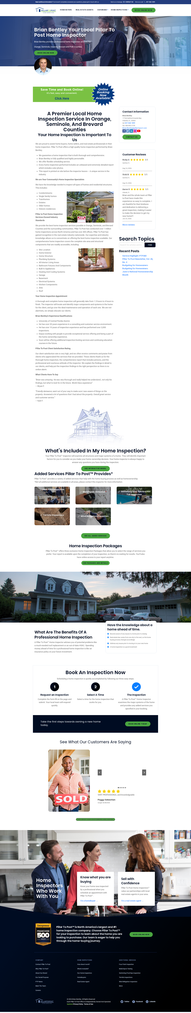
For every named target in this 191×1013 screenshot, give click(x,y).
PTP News (39, 981)
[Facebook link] (124, 131)
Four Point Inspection (126, 964)
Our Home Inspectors (84, 973)
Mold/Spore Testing (125, 969)
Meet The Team (40, 986)
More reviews (128, 225)
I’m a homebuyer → (89, 901)
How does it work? (83, 964)
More (121, 986)
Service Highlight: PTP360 (134, 256)
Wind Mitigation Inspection (128, 981)
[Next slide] (144, 772)
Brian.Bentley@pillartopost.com (134, 128)
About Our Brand (41, 973)
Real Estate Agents (84, 10)
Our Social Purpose (42, 977)
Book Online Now (143, 10)
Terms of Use (88, 1004)
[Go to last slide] (100, 772)
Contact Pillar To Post (42, 964)
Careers (38, 990)
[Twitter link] (127, 131)
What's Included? (83, 969)
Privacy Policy (75, 1004)
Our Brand (102, 10)
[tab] (118, 787)
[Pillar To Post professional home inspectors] (45, 10)
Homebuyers (81, 977)
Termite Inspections (125, 977)
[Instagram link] (135, 131)
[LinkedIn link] (131, 131)
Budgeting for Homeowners (135, 265)
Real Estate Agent (83, 981)
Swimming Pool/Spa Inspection (129, 973)
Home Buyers (66, 10)
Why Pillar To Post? (42, 969)
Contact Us (132, 137)
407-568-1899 (130, 123)
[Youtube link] (138, 131)
